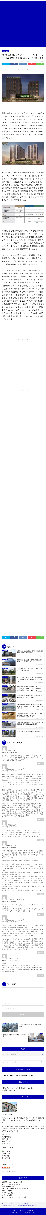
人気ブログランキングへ (9, 1171)
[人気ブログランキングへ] (23, 1168)
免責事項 (30, 1210)
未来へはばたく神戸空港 (11, 1184)
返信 (41, 763)
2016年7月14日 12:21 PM (9, 752)
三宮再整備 (5, 51)
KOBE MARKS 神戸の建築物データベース (18, 1075)
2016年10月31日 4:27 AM (9, 960)
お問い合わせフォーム (11, 1090)
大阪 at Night (7, 1190)
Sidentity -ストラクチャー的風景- (14, 1197)
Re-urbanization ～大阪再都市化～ (15, 1188)
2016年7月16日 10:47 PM (9, 922)
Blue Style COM (8, 1186)
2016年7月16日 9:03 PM (9, 901)
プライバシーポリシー (19, 1210)
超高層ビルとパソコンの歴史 (13, 1182)
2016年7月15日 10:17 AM (9, 827)
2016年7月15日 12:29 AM (9, 771)
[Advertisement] (23, 24)
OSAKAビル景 (7, 1193)
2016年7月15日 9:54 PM (9, 847)
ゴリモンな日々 (8, 1195)
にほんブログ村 (8, 1147)
